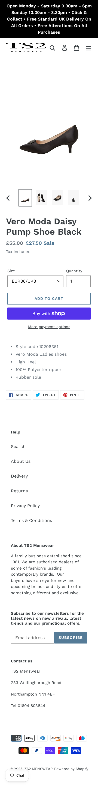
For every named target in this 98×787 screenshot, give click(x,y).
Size (11, 271)
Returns (19, 490)
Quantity (74, 271)
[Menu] (88, 47)
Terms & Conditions (31, 520)
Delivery (19, 476)
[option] (25, 198)
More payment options (49, 326)
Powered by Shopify (71, 769)
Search (18, 446)
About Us (20, 461)
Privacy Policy (25, 505)
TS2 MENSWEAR (38, 769)
